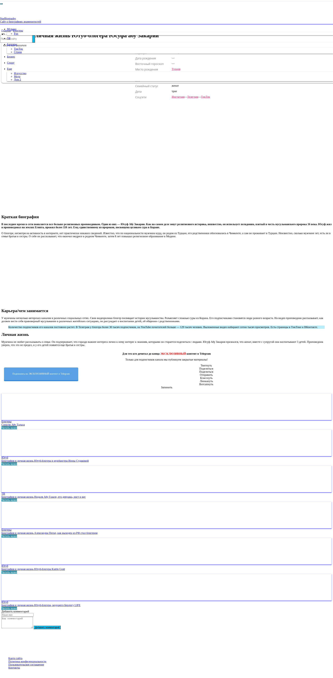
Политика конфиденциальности (27, 661)
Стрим (18, 52)
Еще (9, 68)
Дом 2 (17, 79)
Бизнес (11, 56)
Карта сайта (15, 658)
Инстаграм (178, 96)
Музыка (11, 29)
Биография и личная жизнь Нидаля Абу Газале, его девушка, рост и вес (43, 496)
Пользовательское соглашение (26, 664)
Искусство (20, 73)
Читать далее (9, 427)
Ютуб (4, 457)
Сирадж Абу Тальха (13, 424)
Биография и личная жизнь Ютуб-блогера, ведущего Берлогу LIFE (40, 605)
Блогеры (12, 44)
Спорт (10, 62)
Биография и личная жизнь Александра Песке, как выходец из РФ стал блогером (49, 532)
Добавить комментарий (47, 627)
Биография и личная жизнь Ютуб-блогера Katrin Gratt (33, 569)
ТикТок (18, 48)
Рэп (16, 33)
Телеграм (192, 96)
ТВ (9, 38)
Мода (17, 76)
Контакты (14, 667)
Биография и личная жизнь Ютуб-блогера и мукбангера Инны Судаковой (45, 460)
